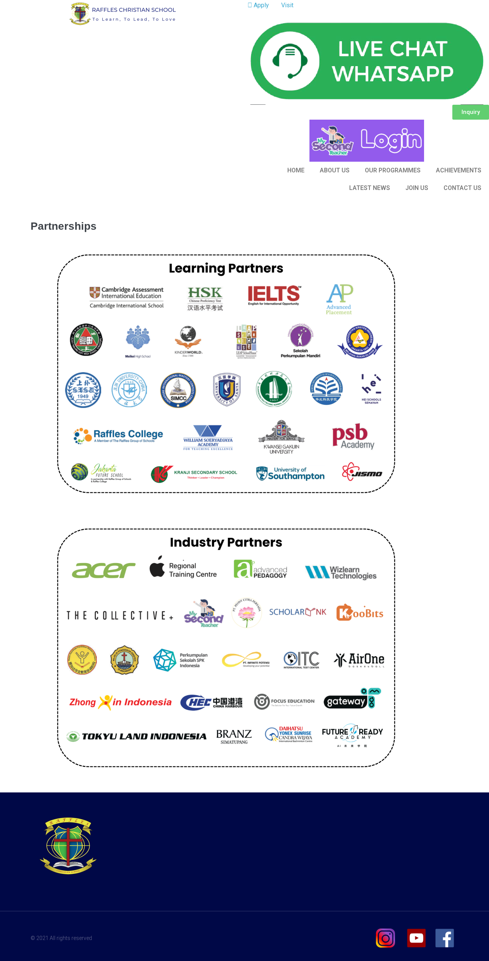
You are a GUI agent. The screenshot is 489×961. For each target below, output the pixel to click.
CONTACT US (462, 188)
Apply (260, 5)
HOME (295, 170)
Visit (286, 5)
